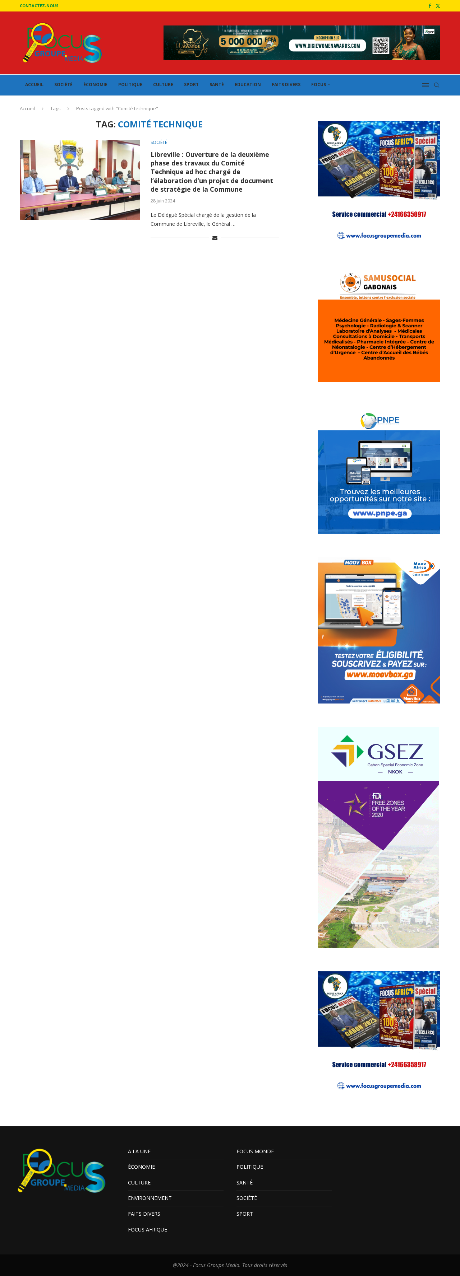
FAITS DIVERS (286, 84)
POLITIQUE (130, 84)
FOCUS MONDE (255, 1151)
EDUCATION (248, 84)
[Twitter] (438, 5)
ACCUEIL (34, 84)
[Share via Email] (214, 237)
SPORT (191, 84)
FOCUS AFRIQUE (147, 1229)
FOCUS (318, 84)
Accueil (27, 108)
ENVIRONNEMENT (150, 1198)
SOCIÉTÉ (63, 84)
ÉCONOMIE (95, 84)
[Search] (436, 85)
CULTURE (163, 84)
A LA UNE (139, 1151)
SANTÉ (217, 84)
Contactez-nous (39, 5)
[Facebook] (429, 5)
